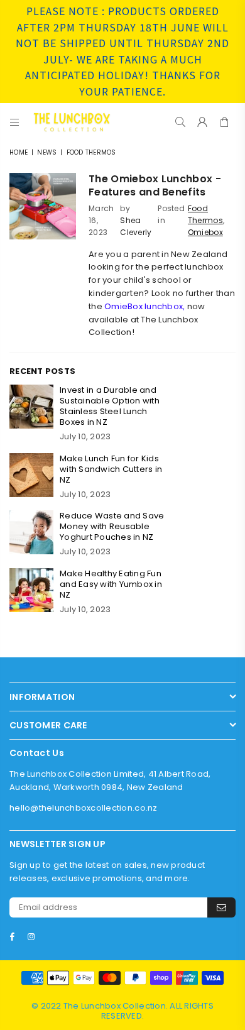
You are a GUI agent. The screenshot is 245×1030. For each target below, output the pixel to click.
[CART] (225, 121)
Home (18, 152)
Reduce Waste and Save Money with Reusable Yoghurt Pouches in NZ (112, 526)
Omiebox (205, 232)
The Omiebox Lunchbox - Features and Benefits (155, 185)
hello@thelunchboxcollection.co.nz (83, 808)
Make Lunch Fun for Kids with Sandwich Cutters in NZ (111, 469)
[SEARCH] (181, 121)
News (47, 152)
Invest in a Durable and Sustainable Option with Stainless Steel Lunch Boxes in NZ (110, 406)
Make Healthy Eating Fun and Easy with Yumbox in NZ (111, 584)
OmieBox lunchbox (143, 306)
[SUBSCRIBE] (221, 907)
